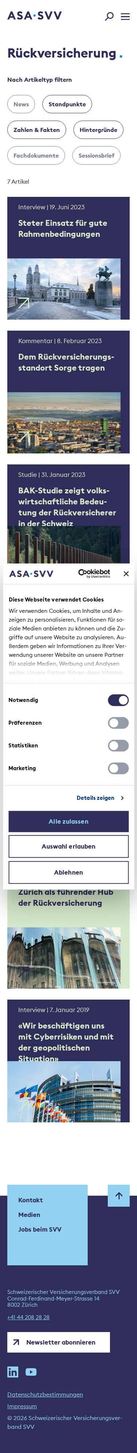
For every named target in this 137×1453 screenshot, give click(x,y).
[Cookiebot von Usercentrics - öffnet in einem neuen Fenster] (81, 573)
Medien (29, 1215)
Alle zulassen (68, 821)
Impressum (22, 1406)
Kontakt (30, 1200)
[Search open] (111, 15)
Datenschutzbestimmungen (45, 1394)
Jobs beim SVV (39, 1229)
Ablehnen (68, 872)
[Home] (24, 16)
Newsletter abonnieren (60, 1342)
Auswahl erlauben (69, 846)
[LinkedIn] (12, 1371)
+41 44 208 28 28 (28, 1317)
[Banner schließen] (126, 573)
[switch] (118, 723)
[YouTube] (31, 1371)
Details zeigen (95, 797)
